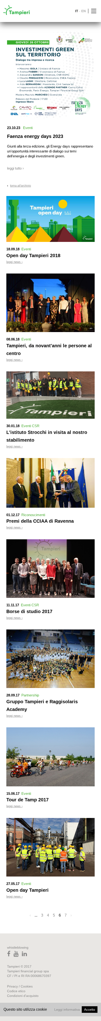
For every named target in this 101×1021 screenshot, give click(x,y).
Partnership (30, 695)
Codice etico (16, 991)
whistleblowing (17, 947)
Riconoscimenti (33, 515)
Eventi (28, 128)
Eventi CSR (30, 426)
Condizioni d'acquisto (23, 996)
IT (76, 11)
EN (83, 11)
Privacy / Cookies (20, 986)
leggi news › (14, 262)
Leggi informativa (67, 1009)
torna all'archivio (20, 185)
